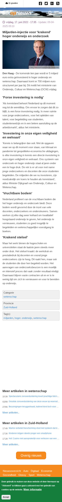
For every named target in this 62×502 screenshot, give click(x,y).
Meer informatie (32, 489)
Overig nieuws (31, 455)
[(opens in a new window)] (41, 4)
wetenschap (10, 296)
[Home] (16, 13)
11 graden (13, 3)
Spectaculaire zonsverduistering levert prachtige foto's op (34, 396)
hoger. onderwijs (23, 318)
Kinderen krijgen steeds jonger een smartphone (30, 433)
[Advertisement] (31, 343)
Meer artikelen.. (10, 412)
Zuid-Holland (10, 307)
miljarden (8, 318)
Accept (6, 497)
